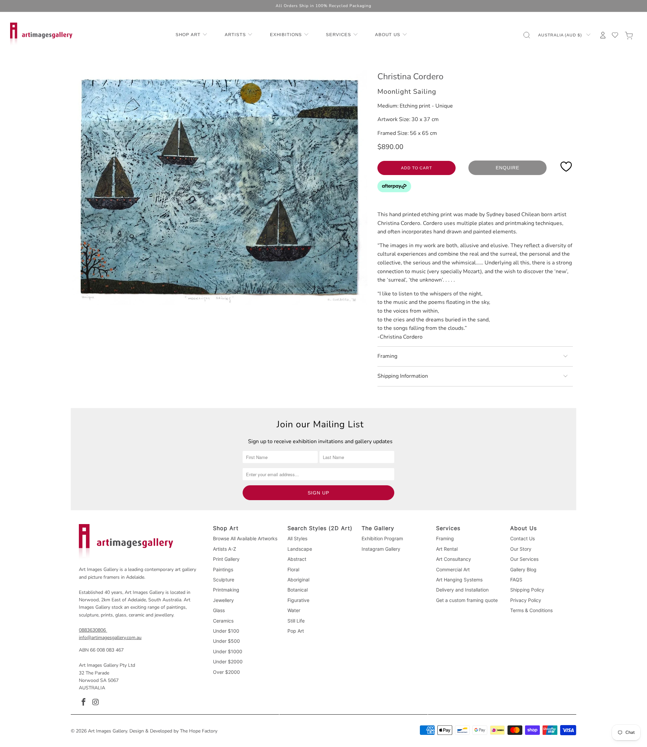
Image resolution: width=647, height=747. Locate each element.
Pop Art (295, 631)
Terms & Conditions (531, 610)
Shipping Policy (527, 590)
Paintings (223, 569)
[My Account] (603, 35)
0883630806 (92, 630)
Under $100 (226, 631)
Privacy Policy (525, 600)
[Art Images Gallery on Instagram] (96, 702)
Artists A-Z (224, 549)
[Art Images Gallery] (41, 35)
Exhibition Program (382, 538)
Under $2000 (228, 661)
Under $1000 (227, 651)
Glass (219, 610)
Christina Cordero (410, 76)
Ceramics (223, 621)
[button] (192, 35)
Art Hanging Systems (459, 579)
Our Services (524, 559)
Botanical (297, 590)
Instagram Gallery (381, 549)
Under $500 (226, 641)
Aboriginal (298, 579)
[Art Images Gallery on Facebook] (84, 702)
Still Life (296, 621)
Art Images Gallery (107, 731)
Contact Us (522, 538)
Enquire (507, 167)
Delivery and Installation (462, 590)
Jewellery (223, 600)
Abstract (296, 559)
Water (293, 610)
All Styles (297, 538)
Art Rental (447, 549)
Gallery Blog (523, 569)
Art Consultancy (453, 559)
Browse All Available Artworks (245, 538)
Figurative (298, 600)
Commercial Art (453, 569)
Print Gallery (226, 559)
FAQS (516, 579)
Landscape (299, 549)
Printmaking (226, 590)
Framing (445, 538)
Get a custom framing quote (467, 600)
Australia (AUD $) (560, 35)
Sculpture (223, 579)
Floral (293, 569)
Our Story (520, 549)
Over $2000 (226, 672)
